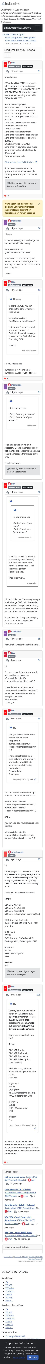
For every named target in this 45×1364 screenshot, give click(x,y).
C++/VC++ (10, 1291)
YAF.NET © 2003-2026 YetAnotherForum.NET (35, 1258)
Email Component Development (20, 37)
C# (7, 1282)
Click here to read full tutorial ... (20, 162)
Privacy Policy (8, 1257)
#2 (39, 228)
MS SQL (9, 1297)
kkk (13, 652)
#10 (38, 994)
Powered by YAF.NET (21, 1257)
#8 (39, 718)
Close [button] (34, 1357)
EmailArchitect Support (17, 27)
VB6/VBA (10, 1288)
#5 (39, 491)
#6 (39, 638)
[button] (19, 208)
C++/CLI (9, 1324)
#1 (39, 70)
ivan (13, 62)
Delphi (9, 1294)
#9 (39, 859)
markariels (16, 220)
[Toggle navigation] (37, 28)
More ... (9, 1300)
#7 (39, 659)
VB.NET (9, 1285)
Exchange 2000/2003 (15, 1336)
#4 (39, 392)
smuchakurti (17, 852)
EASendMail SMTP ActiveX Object (20, 40)
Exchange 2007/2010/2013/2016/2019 (23, 1339)
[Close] (39, 203)
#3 (39, 289)
